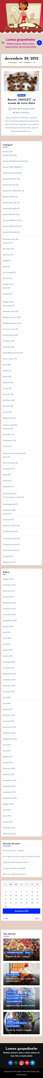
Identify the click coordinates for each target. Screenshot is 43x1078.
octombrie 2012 (9, 792)
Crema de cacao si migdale (14, 868)
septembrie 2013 (10, 739)
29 (32, 903)
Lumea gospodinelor (20, 40)
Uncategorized (9, 504)
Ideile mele (7, 305)
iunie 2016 (7, 638)
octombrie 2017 (9, 585)
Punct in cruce (9, 329)
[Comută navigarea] (3, 42)
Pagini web (7, 418)
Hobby (5, 302)
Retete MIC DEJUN (10, 173)
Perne (5, 412)
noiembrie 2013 (9, 733)
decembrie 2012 (9, 780)
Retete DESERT (9, 214)
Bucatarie (7, 435)
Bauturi (6, 278)
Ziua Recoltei (8, 531)
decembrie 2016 (9, 603)
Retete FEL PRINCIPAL (12, 191)
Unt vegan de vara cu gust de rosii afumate (21, 856)
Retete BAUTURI (10, 203)
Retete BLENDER (10, 209)
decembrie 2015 (9, 674)
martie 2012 (8, 822)
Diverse (6, 294)
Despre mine (8, 562)
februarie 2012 (9, 828)
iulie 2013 (7, 745)
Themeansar (21, 1075)
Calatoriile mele (9, 550)
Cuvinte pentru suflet (12, 497)
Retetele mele (9, 239)
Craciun (6, 520)
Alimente (6, 429)
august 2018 (8, 579)
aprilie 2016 (7, 650)
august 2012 (8, 804)
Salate (5, 261)
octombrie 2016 (9, 615)
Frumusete (7, 469)
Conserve (7, 284)
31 (5, 907)
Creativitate (8, 335)
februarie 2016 (9, 662)
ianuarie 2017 (8, 597)
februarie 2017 (9, 591)
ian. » (37, 918)
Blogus (34, 1071)
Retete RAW (8, 155)
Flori (4, 365)
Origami (6, 382)
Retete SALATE (9, 185)
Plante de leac (9, 463)
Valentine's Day (9, 526)
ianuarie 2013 (8, 774)
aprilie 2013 (7, 757)
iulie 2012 (7, 810)
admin (14, 109)
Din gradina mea (10, 538)
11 (10, 896)
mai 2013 (6, 751)
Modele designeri (10, 323)
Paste (5, 514)
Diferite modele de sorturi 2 (14, 874)
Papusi (5, 371)
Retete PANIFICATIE (11, 226)
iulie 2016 (7, 632)
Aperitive (6, 255)
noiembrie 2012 (9, 786)
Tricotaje (6, 347)
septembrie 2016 (10, 620)
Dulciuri (21, 95)
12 (16, 896)
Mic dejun (7, 249)
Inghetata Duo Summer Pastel (15, 862)
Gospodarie (7, 440)
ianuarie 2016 (8, 668)
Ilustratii (6, 394)
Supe (5, 267)
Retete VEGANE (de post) (13, 161)
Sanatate (7, 487)
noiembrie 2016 (9, 609)
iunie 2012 (7, 816)
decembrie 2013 (9, 727)
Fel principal (8, 272)
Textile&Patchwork (11, 353)
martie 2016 (8, 656)
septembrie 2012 (10, 798)
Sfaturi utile (8, 425)
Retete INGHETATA (11, 220)
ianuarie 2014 (8, 721)
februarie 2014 (9, 715)
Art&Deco (7, 400)
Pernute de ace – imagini (13, 850)
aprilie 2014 (7, 709)
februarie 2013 (9, 768)
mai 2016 (6, 644)
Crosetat (6, 341)
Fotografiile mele (10, 544)
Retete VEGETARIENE (12, 167)
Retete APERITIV (10, 179)
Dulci (5, 288)
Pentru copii (8, 359)
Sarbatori (7, 510)
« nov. (5, 918)
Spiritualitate (8, 494)
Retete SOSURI (9, 197)
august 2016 (8, 626)
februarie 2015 (9, 686)
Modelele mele (9, 311)
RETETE (6, 152)
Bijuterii (6, 406)
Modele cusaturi (9, 317)
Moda (5, 475)
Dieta (5, 457)
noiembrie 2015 (9, 680)
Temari (5, 388)
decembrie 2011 (9, 834)
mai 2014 (6, 703)
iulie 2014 (7, 697)
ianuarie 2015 (8, 692)
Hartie (5, 377)
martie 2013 (8, 763)
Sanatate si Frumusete (12, 453)
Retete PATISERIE (10, 232)
